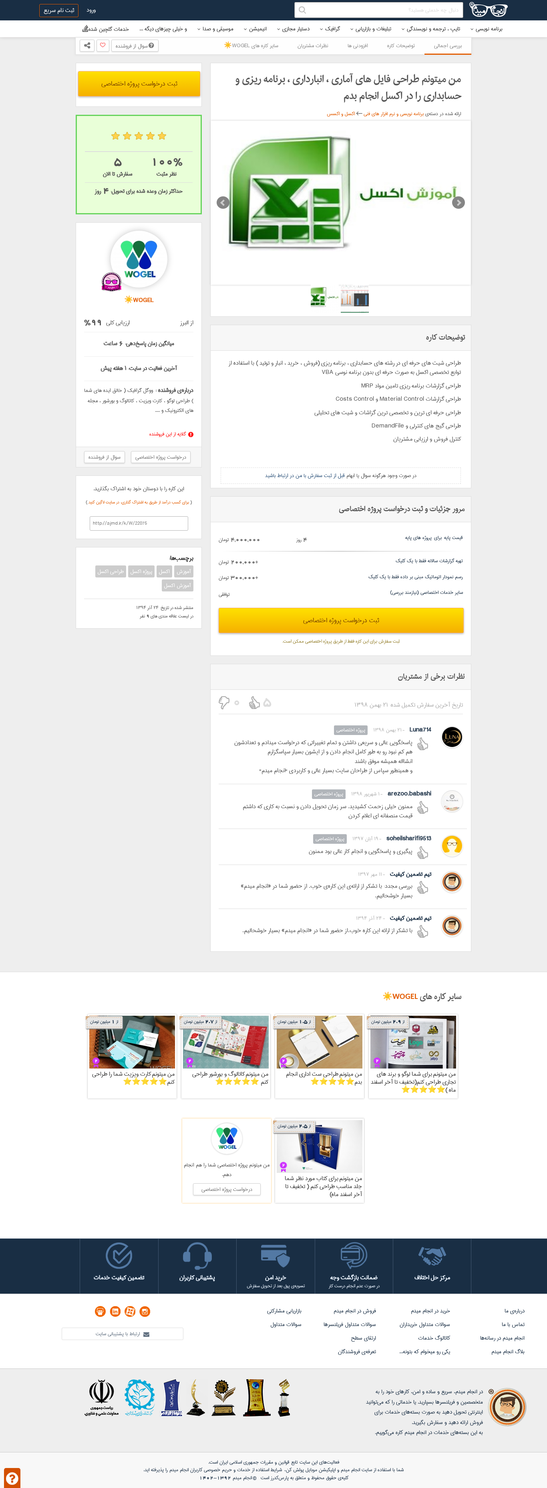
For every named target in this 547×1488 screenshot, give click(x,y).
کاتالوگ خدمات (434, 1338)
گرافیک (332, 29)
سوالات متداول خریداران (425, 1324)
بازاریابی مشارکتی (284, 1311)
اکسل (164, 571)
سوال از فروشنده (132, 46)
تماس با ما (513, 1324)
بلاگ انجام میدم (508, 1351)
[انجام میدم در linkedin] (115, 1311)
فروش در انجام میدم (355, 1311)
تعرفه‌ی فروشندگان (357, 1351)
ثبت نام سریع (59, 10)
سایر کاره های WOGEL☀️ (251, 45)
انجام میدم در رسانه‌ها (502, 1338)
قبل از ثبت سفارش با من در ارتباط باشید (305, 475)
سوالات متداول (286, 1324)
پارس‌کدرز (280, 1477)
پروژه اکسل (141, 571)
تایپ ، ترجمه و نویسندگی (433, 29)
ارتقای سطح (363, 1338)
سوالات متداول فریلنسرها (350, 1324)
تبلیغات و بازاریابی (373, 29)
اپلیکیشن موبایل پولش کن (311, 1469)
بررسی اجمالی (448, 45)
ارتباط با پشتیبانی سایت (118, 1333)
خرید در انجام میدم (430, 1311)
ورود (91, 10)
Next (458, 202)
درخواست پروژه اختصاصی (160, 457)
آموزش (184, 571)
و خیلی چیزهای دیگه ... (163, 29)
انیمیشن (258, 29)
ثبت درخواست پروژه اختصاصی (341, 620)
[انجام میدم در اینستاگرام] (144, 1311)
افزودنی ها (358, 45)
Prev (223, 202)
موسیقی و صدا (218, 29)
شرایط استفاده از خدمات (259, 1469)
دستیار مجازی (296, 29)
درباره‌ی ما (515, 1311)
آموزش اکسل (177, 585)
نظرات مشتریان (313, 45)
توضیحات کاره (401, 45)
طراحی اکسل (111, 571)
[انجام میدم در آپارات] (130, 1311)
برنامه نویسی (489, 29)
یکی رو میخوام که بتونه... (424, 1351)
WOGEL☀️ (400, 997)
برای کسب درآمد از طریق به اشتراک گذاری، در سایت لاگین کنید (139, 502)
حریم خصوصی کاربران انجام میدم (200, 1469)
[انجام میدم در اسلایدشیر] (100, 1311)
